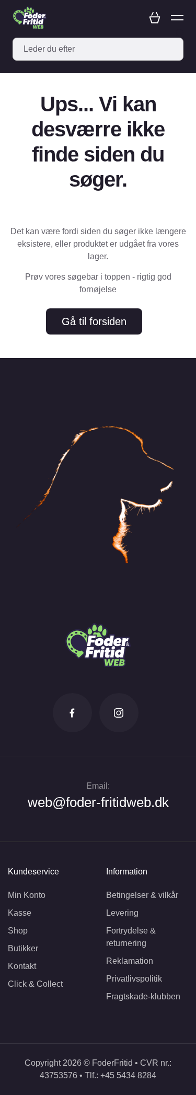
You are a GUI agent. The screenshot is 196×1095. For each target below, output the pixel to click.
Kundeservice (33, 871)
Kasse (19, 912)
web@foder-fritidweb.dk (98, 802)
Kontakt (22, 966)
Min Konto (26, 895)
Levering (122, 912)
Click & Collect (35, 983)
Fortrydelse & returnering (131, 937)
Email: (98, 785)
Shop (18, 930)
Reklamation (129, 960)
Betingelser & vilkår (142, 895)
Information (126, 871)
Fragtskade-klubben (143, 996)
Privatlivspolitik (134, 978)
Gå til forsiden (94, 321)
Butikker (23, 948)
